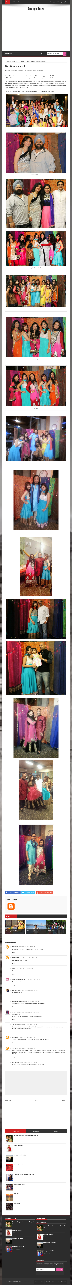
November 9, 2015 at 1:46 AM (28, 1062)
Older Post (64, 1100)
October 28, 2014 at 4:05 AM (33, 979)
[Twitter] (54, 2)
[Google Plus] (58, 2)
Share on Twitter (29, 892)
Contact (48, 1281)
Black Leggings (16, 2)
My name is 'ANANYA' (18, 1238)
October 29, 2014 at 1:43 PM (27, 1048)
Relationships (40, 70)
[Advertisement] (38, 26)
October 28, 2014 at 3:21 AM (25, 968)
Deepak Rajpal (17, 1001)
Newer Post (8, 1100)
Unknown (15, 947)
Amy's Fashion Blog (18, 979)
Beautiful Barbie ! (17, 1230)
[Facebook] (50, 2)
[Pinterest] (65, 2)
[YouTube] (61, 2)
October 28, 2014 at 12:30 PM (28, 1024)
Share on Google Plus (46, 892)
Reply (13, 952)
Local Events (29, 70)
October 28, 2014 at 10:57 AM (30, 1001)
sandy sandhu (17, 1012)
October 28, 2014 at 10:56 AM (30, 990)
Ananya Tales (36, 9)
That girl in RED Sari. (18, 1246)
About (41, 1281)
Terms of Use (55, 1281)
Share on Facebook (14, 892)
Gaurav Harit (16, 990)
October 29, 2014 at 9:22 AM (27, 1037)
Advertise (63, 1281)
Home (36, 1100)
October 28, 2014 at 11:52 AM (30, 1012)
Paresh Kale (16, 957)
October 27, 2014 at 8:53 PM (27, 947)
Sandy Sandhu (38, 1016)
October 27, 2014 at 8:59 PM (29, 957)
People (34, 70)
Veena (14, 968)
